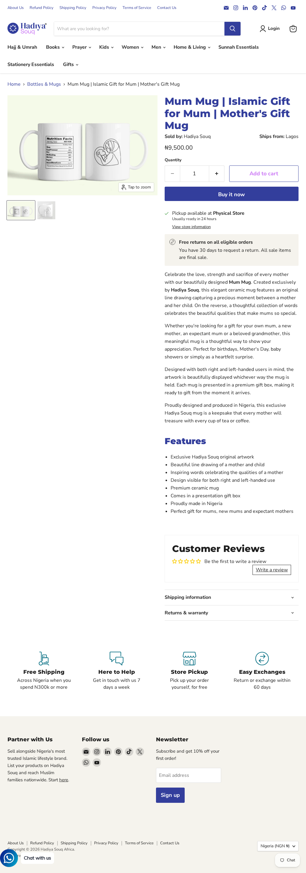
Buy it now (231, 194)
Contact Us (166, 8)
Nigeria (275, 846)
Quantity (173, 160)
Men (157, 47)
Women (131, 47)
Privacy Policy (104, 8)
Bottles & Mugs (44, 84)
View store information (191, 227)
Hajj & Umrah (22, 47)
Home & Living (190, 47)
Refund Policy (41, 8)
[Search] (232, 29)
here (63, 780)
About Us (15, 8)
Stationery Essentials (30, 64)
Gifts (69, 64)
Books (53, 47)
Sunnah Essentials (238, 47)
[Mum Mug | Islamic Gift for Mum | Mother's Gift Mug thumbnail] (21, 210)
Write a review (272, 570)
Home (14, 84)
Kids (104, 47)
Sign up (170, 795)
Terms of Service (137, 8)
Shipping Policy (72, 8)
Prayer (80, 47)
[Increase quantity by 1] (216, 173)
